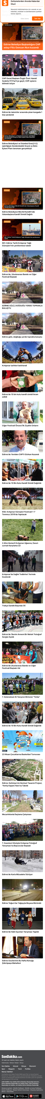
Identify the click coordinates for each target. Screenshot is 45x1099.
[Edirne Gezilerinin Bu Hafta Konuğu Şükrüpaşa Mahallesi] (22, 948)
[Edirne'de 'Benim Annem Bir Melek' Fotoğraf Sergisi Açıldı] (22, 621)
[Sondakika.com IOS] (8, 1096)
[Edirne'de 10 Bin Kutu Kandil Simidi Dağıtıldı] (22, 470)
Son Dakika (6, 1066)
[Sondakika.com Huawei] (35, 1096)
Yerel (20, 1069)
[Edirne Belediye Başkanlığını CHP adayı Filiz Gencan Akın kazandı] (22, 34)
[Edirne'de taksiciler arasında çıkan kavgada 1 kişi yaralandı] (22, 99)
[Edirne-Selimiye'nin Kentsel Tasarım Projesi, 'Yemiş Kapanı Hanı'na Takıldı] (22, 770)
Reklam (12, 1063)
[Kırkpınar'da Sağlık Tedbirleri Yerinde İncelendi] (22, 561)
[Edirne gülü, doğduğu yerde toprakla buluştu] (22, 324)
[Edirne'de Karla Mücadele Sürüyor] (22, 861)
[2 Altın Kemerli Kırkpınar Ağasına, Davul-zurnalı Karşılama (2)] (22, 530)
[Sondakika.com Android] (21, 1096)
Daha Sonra (25, 21)
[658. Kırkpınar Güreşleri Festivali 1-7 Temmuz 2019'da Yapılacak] (22, 499)
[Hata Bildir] (10, 1091)
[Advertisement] (22, 167)
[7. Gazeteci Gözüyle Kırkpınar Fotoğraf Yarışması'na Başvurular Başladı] (22, 830)
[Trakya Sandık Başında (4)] (22, 593)
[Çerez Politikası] (7, 1090)
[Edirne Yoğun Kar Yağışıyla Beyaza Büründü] (22, 890)
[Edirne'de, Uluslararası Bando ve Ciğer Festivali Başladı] (22, 261)
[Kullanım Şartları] (7, 1088)
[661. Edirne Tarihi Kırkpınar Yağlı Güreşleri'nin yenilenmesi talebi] (22, 230)
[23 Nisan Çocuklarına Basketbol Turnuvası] (22, 741)
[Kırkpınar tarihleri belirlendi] (22, 352)
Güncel (15, 1066)
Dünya (23, 1066)
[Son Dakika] (22, 1056)
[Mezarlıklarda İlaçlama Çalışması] (22, 801)
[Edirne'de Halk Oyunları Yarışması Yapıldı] (22, 919)
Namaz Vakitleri (7, 1072)
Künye (21, 1063)
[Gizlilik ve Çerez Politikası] (33, 1088)
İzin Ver (37, 21)
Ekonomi (32, 1066)
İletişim (17, 1063)
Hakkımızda (5, 1063)
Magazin (11, 1069)
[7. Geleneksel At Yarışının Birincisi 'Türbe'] (22, 684)
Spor (3, 1069)
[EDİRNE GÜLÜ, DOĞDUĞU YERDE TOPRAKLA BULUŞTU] (22, 293)
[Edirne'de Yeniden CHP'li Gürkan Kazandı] (22, 441)
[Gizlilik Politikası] (18, 1088)
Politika (27, 1069)
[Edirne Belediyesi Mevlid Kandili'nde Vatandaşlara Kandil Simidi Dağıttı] (22, 199)
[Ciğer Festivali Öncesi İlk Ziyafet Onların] (22, 412)
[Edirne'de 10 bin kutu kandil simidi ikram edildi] (22, 381)
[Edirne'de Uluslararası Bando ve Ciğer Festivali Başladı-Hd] (22, 653)
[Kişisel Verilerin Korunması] (21, 1090)
